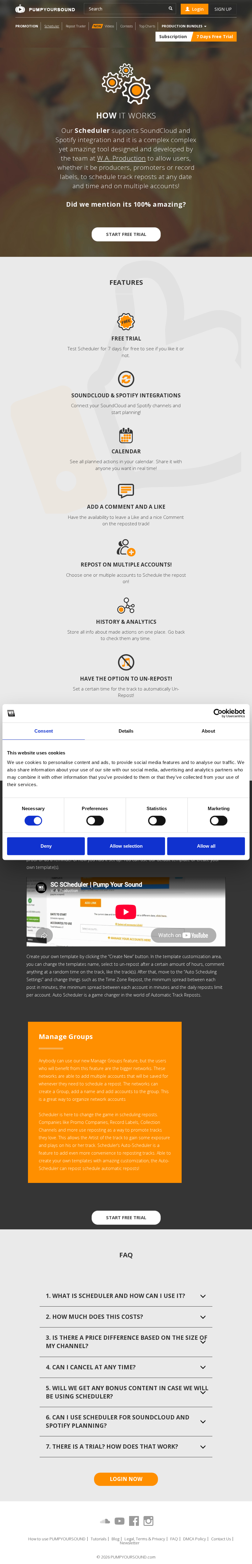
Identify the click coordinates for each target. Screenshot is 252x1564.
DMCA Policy (194, 1539)
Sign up (223, 9)
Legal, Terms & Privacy (144, 1539)
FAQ (174, 1539)
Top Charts (147, 26)
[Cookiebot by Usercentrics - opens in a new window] (218, 713)
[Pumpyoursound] (45, 8)
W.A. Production (121, 158)
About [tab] (208, 731)
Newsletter (130, 1543)
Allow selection (126, 846)
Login (197, 9)
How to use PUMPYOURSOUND (56, 1539)
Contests (126, 26)
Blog (115, 1539)
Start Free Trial (126, 234)
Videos (103, 26)
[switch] (95, 821)
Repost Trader (76, 26)
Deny (46, 846)
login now (126, 1478)
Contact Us (221, 1539)
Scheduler (52, 26)
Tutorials (98, 1539)
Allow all (206, 846)
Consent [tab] (43, 731)
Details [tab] (126, 731)
